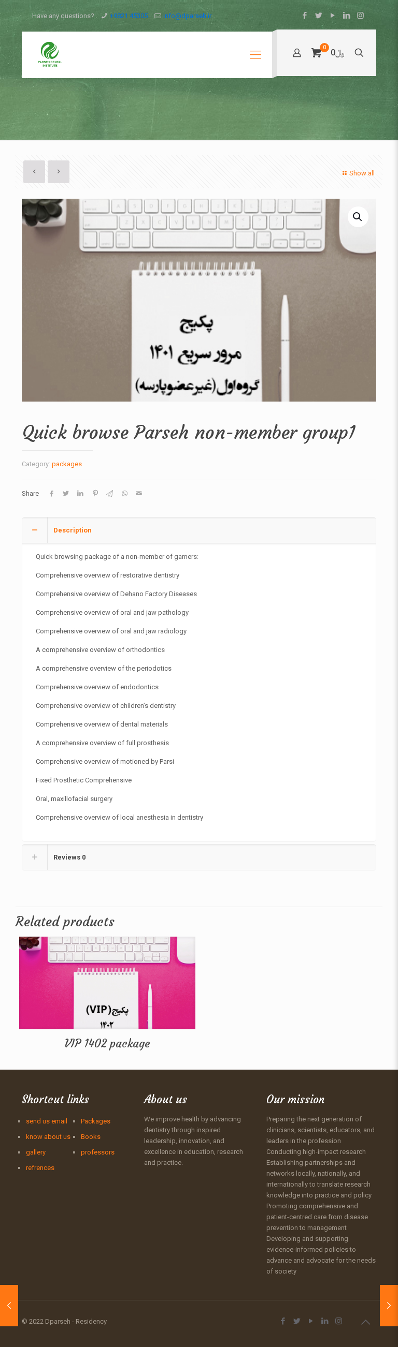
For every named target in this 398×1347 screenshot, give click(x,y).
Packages (95, 1121)
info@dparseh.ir (187, 16)
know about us (48, 1137)
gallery (36, 1152)
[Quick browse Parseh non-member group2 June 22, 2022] (389, 1305)
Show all (362, 173)
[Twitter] (318, 15)
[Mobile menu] (255, 55)
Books (91, 1137)
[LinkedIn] (346, 15)
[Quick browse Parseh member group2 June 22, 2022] (9, 1305)
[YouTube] (332, 15)
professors (98, 1152)
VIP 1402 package (107, 1043)
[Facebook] (304, 15)
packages (67, 464)
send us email (46, 1121)
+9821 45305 (129, 16)
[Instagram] (360, 15)
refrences (40, 1168)
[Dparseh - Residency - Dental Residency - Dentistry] (50, 55)
